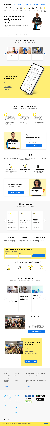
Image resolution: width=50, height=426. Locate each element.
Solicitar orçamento (24, 57)
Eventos (10, 395)
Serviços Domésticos (11, 406)
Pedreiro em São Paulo (40, 375)
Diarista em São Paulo (29, 378)
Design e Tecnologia (6, 406)
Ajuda (16, 412)
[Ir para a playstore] (8, 86)
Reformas (10, 400)
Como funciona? (28, 4)
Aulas (5, 397)
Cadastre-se (38, 256)
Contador (16, 380)
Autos (5, 400)
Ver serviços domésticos (16, 192)
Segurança (36, 4)
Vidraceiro (16, 375)
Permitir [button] (46, 423)
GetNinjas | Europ (18, 400)
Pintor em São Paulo (29, 375)
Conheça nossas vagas (31, 361)
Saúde (10, 402)
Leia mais (21, 310)
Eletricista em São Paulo (30, 373)
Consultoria (6, 402)
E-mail (6, 253)
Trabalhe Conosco (18, 402)
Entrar (43, 4)
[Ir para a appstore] (8, 89)
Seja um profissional (18, 4)
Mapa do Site (17, 409)
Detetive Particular (7, 375)
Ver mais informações (36, 331)
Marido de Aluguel (7, 378)
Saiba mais (29, 423)
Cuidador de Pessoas (18, 378)
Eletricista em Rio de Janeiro (41, 380)
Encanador (5, 373)
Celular (20, 253)
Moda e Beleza (10, 398)
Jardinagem (17, 373)
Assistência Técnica (6, 396)
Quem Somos (17, 395)
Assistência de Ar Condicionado (6, 381)
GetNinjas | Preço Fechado (19, 397)
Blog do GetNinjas (18, 405)
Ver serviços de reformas (34, 145)
